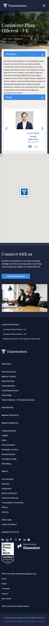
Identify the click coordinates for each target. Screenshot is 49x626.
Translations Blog (9, 459)
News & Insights (10, 423)
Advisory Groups (9, 372)
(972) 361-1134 (33, 142)
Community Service (10, 498)
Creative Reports (9, 431)
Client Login (7, 520)
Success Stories (8, 454)
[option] (24, 130)
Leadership (6, 489)
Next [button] (42, 128)
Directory (5, 484)
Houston (5, 594)
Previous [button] (6, 128)
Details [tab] (9, 97)
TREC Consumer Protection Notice (15, 606)
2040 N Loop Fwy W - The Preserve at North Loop (21, 339)
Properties (8, 407)
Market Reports (10, 415)
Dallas (4, 584)
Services (6, 364)
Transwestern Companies (12, 503)
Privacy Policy (10, 621)
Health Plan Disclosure (27, 621)
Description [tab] (11, 54)
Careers (5, 512)
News (4, 440)
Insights (5, 435)
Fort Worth (6, 589)
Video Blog (6, 464)
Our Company (8, 479)
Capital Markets (8, 386)
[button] (24, 192)
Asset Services (8, 381)
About (5, 471)
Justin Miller (33, 133)
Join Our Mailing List (16, 276)
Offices (5, 507)
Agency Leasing (8, 376)
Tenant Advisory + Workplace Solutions (18, 400)
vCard (35, 146)
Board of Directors (9, 493)
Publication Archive (10, 450)
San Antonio (6, 599)
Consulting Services (10, 390)
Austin (4, 579)
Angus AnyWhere (9, 524)
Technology (6, 395)
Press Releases (8, 445)
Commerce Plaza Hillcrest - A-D (15, 334)
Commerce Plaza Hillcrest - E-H (15, 329)
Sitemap (41, 621)
